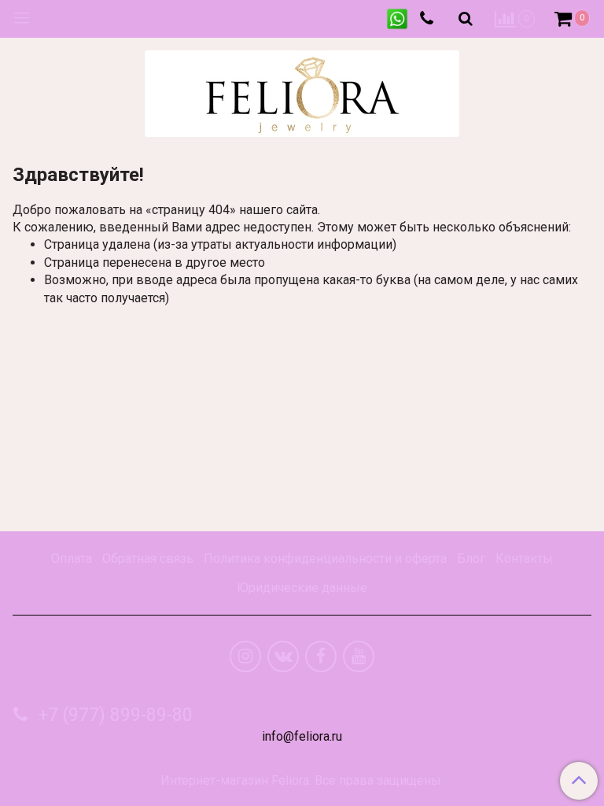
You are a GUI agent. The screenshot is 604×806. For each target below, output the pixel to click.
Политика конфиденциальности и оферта (325, 558)
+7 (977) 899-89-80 (113, 715)
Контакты (524, 558)
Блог (471, 558)
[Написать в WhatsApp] (397, 19)
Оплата (71, 558)
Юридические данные (302, 587)
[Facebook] (321, 656)
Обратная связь (147, 558)
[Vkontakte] (283, 656)
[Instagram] (245, 656)
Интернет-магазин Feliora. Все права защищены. (302, 781)
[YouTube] (358, 656)
